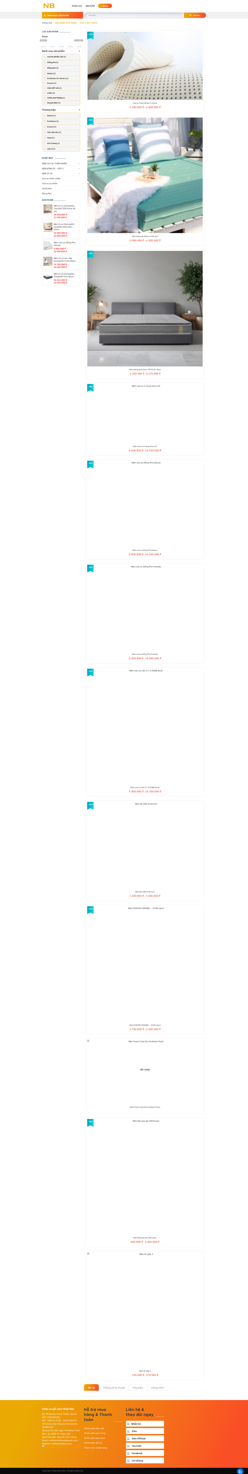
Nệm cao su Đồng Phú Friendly (145, 654)
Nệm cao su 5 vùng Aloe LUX (145, 446)
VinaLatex (47, 188)
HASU (51, 92)
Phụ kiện (138, 1387)
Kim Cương (53, 143)
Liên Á (51, 148)
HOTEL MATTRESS (56, 97)
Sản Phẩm (90, 5)
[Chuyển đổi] (79, 163)
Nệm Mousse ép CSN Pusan (145, 1237)
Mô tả (91, 1387)
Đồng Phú (47, 193)
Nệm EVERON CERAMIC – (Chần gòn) (145, 1025)
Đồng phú (53, 62)
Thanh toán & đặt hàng (95, 1447)
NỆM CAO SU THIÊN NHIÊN (54, 163)
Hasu (51, 137)
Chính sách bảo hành (94, 1437)
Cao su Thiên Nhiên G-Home (145, 103)
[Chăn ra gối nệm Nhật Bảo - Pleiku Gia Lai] (55, 6)
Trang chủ (77, 5)
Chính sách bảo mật (94, 1428)
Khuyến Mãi (54, 102)
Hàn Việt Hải (54, 132)
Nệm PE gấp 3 (145, 1371)
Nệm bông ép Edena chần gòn (145, 236)
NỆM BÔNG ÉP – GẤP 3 (52, 168)
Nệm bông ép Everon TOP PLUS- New (145, 369)
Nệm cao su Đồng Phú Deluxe (145, 550)
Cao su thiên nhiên (51, 178)
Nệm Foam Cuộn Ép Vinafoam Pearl (145, 1107)
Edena (51, 73)
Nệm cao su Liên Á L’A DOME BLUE (145, 787)
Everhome (53, 121)
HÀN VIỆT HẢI (54, 88)
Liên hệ (105, 5)
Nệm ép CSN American (145, 891)
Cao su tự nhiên (49, 183)
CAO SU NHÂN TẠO (56, 56)
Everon (51, 83)
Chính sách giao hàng (95, 1432)
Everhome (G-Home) (58, 78)
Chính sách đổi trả (93, 1442)
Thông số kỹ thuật (114, 1387)
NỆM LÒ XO (47, 173)
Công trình (157, 1387)
